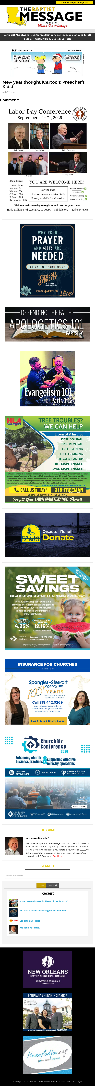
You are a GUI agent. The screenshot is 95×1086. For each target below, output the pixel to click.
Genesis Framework (57, 1082)
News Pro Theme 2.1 (37, 1082)
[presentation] (41, 885)
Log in (79, 1082)
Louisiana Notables (30, 920)
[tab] (41, 885)
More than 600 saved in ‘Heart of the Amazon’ (44, 901)
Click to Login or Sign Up (74, 2)
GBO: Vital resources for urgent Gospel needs (43, 910)
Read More (58, 856)
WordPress (70, 1082)
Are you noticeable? (37, 838)
